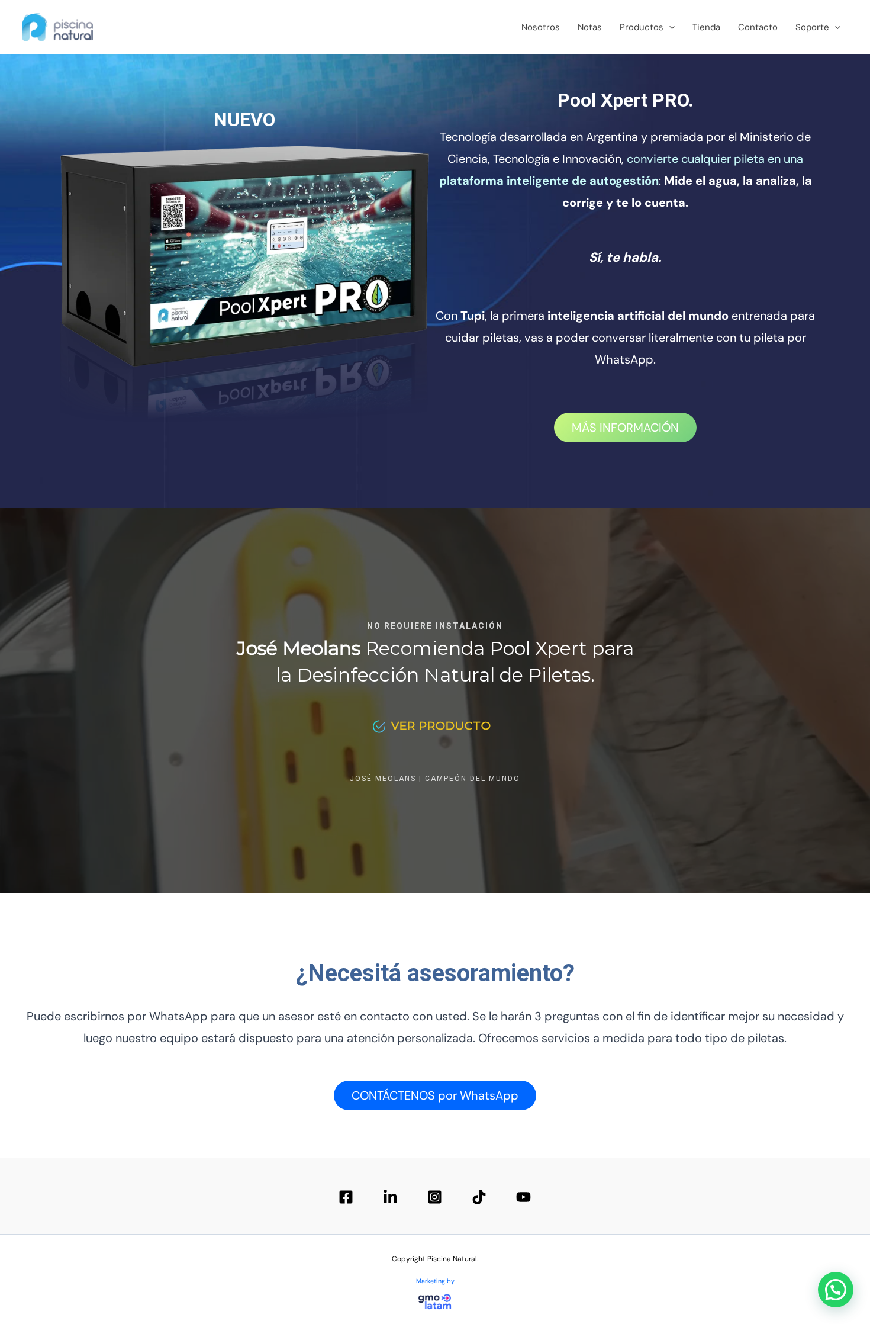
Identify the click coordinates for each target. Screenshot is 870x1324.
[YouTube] (523, 1197)
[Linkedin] (390, 1197)
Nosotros (540, 27)
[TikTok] (479, 1197)
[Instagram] (434, 1197)
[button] (669, 27)
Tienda (706, 27)
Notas (590, 27)
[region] (435, 700)
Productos (641, 27)
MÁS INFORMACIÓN (625, 427)
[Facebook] (346, 1197)
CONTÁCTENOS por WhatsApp (435, 1095)
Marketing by (435, 1281)
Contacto (758, 27)
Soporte (812, 27)
